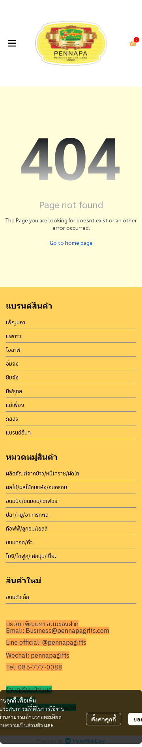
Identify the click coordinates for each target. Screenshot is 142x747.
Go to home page (71, 242)
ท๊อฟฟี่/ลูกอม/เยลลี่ (27, 528)
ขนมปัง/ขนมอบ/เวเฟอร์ (31, 501)
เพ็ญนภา (15, 322)
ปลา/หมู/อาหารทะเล (27, 514)
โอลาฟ (13, 349)
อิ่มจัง (12, 363)
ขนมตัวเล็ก (17, 597)
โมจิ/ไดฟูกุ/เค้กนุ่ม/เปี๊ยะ (31, 556)
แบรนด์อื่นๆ (18, 432)
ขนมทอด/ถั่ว (19, 542)
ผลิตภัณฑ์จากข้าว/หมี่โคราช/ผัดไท (42, 473)
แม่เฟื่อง (15, 405)
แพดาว (13, 336)
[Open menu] (12, 43)
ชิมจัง (12, 377)
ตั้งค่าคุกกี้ (103, 719)
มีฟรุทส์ (14, 391)
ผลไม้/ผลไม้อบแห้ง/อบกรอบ (36, 487)
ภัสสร (12, 418)
